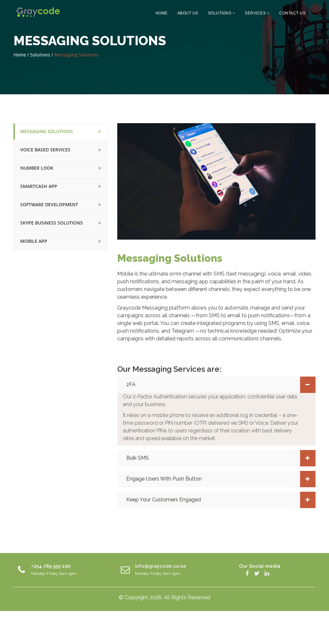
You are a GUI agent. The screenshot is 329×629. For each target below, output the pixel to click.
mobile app (33, 241)
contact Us (292, 13)
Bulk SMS (137, 458)
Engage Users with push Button (164, 479)
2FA (131, 384)
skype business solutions (51, 223)
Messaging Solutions (46, 131)
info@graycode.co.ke (160, 566)
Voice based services (45, 150)
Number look (36, 168)
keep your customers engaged (163, 500)
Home (162, 13)
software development (49, 204)
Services (256, 13)
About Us (187, 13)
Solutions (220, 13)
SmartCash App (38, 186)
